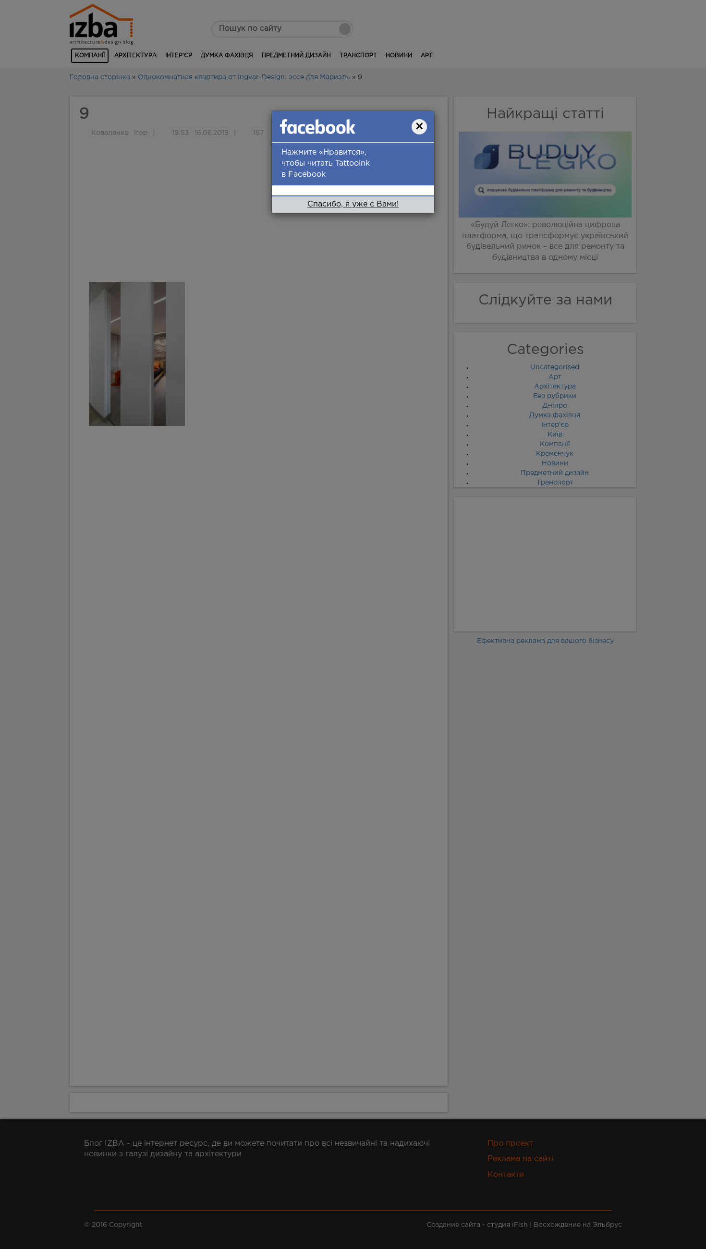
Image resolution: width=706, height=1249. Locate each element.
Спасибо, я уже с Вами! (353, 204)
